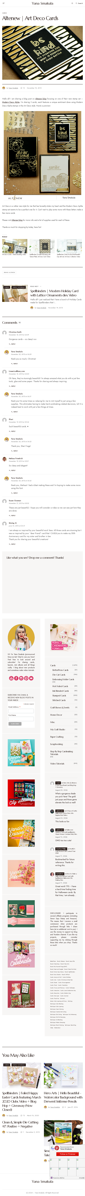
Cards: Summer (64, 996)
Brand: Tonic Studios (55, 974)
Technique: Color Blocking (56, 1004)
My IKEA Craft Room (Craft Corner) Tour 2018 (65, 851)
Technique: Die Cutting (56, 1014)
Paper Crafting (56, 736)
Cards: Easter (53, 982)
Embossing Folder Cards (63, 679)
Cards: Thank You (54, 998)
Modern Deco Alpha (10, 102)
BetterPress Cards (60, 670)
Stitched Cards (59, 700)
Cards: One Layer (54, 996)
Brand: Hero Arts (65, 964)
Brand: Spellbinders (70, 972)
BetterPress (53, 961)
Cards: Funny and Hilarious (57, 988)
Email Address (15, 706)
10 (24, 88)
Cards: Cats (53, 980)
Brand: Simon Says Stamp (57, 972)
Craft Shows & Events (59, 707)
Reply (13, 344)
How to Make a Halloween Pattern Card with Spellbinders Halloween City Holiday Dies (66, 877)
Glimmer (62, 998)
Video (51, 1028)
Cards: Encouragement (64, 982)
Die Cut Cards (58, 674)
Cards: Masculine (54, 993)
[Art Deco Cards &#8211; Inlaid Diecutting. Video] (14, 246)
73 (24, 1115)
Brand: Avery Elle (70, 961)
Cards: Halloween (70, 988)
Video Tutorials (19, 287)
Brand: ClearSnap (54, 964)
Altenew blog (40, 98)
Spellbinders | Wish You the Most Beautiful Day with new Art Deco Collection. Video (68, 255)
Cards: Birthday (67, 977)
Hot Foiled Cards (60, 686)
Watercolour (57, 1028)
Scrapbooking (56, 744)
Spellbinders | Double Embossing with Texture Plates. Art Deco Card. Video (40, 255)
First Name (12, 715)
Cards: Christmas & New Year (65, 980)
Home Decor (56, 715)
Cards (4, 13)
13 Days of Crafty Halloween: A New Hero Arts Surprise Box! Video (66, 813)
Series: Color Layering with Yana (58, 1001)
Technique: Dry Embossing (69, 1014)
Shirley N (12, 523)
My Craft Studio (57, 729)
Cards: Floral (53, 985)
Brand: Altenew (9, 272)
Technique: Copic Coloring (57, 1009)
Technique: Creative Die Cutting (58, 1012)
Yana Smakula (42, 3)
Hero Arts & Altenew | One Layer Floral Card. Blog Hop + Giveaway (66, 785)
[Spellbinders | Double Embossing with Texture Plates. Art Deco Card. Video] (42, 246)
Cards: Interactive (54, 990)
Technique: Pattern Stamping (57, 1022)
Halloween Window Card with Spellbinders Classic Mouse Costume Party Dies (66, 832)
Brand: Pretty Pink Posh (70, 969)
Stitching (70, 1001)
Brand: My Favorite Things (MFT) (58, 966)
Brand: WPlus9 (66, 974)
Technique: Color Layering (56, 1006)
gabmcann (59, 811)
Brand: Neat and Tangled (56, 969)
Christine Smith (15, 332)
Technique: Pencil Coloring (57, 1025)
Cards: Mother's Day (65, 993)
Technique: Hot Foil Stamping (57, 1017)
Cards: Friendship (62, 985)
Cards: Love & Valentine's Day (68, 990)
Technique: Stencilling (70, 1025)
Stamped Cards (59, 695)
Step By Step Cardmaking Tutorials (61, 753)
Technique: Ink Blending (56, 1020)
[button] (3, 3)
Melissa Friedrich (16, 458)
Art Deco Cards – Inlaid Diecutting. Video (14, 254)
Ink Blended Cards (60, 691)
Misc (52, 722)
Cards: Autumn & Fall (56, 977)
